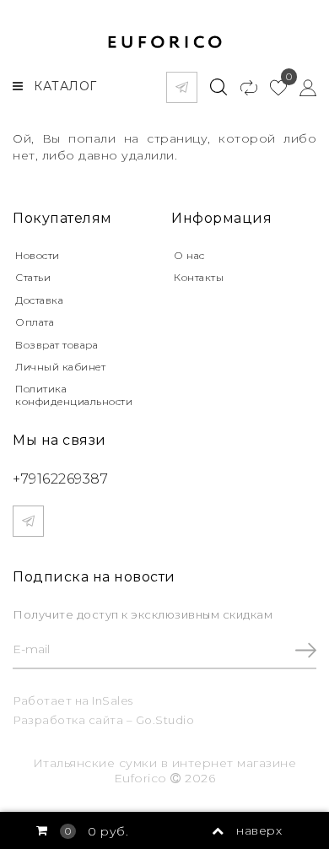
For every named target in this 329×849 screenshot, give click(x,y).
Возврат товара (56, 344)
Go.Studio (165, 720)
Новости (37, 255)
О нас (189, 255)
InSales (112, 700)
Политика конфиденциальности (73, 394)
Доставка (39, 300)
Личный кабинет (60, 366)
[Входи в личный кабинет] (301, 86)
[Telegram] (181, 87)
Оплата (34, 322)
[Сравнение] (241, 86)
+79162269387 (60, 479)
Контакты (199, 277)
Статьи (33, 277)
